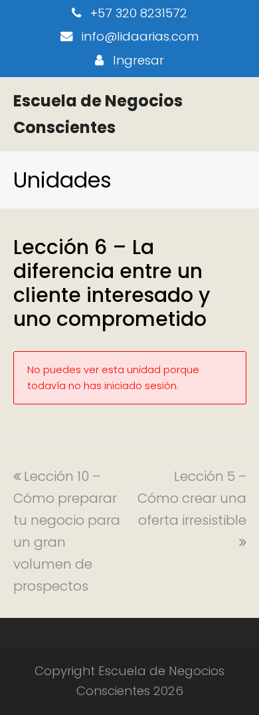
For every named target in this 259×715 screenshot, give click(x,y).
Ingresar (138, 60)
